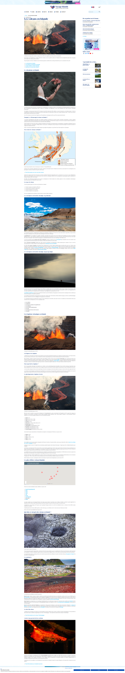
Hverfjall (61, 607)
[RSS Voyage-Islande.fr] (84, 53)
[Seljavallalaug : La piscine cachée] (98, 67)
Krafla (26, 495)
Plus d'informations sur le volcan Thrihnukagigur (35, 615)
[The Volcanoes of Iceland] (93, 7)
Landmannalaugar (54, 247)
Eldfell (26, 499)
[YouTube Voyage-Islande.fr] (90, 53)
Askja (26, 493)
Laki (26, 494)
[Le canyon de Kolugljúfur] (98, 72)
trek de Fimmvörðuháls (54, 599)
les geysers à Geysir (70, 553)
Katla (26, 490)
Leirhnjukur (42, 607)
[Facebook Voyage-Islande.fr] (88, 53)
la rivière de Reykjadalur (39, 247)
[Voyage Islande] (59, 7)
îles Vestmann (27, 597)
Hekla (58, 359)
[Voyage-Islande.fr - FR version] (92, 7)
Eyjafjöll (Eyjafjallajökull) (30, 489)
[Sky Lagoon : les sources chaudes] (98, 87)
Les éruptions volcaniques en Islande (32, 64)
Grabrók (71, 601)
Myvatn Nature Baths (42, 249)
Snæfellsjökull (28, 496)
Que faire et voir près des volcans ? (32, 67)
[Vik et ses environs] (98, 77)
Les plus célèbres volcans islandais (32, 65)
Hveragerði (58, 239)
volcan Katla (56, 360)
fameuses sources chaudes (51, 243)
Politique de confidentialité (68, 668)
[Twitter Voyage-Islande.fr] (86, 53)
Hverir (30, 607)
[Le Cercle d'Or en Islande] (98, 82)
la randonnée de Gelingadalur (64, 602)
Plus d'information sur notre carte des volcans (34, 172)
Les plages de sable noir (29, 292)
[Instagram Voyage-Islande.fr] (92, 53)
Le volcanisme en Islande (30, 63)
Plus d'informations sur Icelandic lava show (33, 663)
